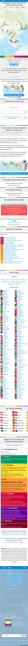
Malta (17, 303)
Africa (3, 280)
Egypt (3, 341)
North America (16, 282)
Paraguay (18, 334)
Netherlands (19, 320)
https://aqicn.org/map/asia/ (14, 62)
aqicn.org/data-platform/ (14, 224)
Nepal (17, 318)
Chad (2, 322)
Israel (3, 380)
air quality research (13, 596)
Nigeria (18, 325)
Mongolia (18, 311)
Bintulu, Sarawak (7, 243)
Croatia (3, 331)
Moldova (18, 310)
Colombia (4, 327)
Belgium (3, 307)
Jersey (3, 385)
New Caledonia (20, 321)
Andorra (3, 294)
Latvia (3, 397)
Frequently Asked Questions (14, 605)
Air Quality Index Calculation (14, 608)
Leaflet (1, 54)
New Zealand (19, 322)
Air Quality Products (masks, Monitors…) (13, 611)
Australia (4, 299)
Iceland (3, 371)
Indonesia (4, 374)
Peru (17, 335)
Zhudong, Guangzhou (8, 248)
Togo (17, 380)
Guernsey (4, 364)
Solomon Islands (20, 364)
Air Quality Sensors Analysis (13, 601)
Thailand (18, 378)
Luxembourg (19, 293)
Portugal (18, 339)
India (3, 373)
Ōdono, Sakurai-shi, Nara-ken (11, 263)
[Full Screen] (2, 10)
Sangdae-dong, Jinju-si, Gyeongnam (12, 245)
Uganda (18, 385)
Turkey (18, 383)
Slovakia (18, 362)
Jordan (3, 387)
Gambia (3, 352)
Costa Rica (4, 329)
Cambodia (4, 318)
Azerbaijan (4, 301)
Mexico (18, 308)
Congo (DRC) (5, 328)
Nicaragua (19, 324)
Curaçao (3, 332)
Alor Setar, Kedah (7, 242)
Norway (18, 328)
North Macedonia (21, 327)
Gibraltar (4, 357)
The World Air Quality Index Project (13, 617)
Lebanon (4, 398)
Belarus (3, 306)
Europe (12, 280)
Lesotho (18, 290)
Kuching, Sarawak (7, 237)
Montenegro (19, 313)
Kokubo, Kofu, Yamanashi (9, 257)
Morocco (18, 314)
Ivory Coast (4, 383)
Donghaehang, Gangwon (9, 251)
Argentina (4, 296)
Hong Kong (4, 369)
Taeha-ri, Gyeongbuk (8, 254)
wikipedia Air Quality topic (15, 533)
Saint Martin (19, 350)
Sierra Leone (19, 359)
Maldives (18, 300)
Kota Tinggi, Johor (7, 252)
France (3, 348)
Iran (2, 376)
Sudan (17, 371)
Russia (17, 348)
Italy (2, 381)
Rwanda (18, 349)
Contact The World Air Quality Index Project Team (13, 591)
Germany (4, 355)
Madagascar (19, 296)
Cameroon (4, 320)
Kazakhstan (4, 388)
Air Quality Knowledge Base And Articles (13, 599)
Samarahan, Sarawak (8, 239)
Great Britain (5, 359)
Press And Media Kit (13, 593)
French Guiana (5, 349)
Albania (3, 292)
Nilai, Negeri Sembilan (9, 255)
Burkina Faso (5, 317)
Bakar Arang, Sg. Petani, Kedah (11, 240)
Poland (18, 338)
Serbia (17, 356)
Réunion (18, 345)
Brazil (3, 313)
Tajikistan (18, 377)
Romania (18, 346)
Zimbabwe (19, 398)
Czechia (3, 335)
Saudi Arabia (19, 353)
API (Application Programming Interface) (13, 612)
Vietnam (18, 395)
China (3, 325)
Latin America (21, 280)
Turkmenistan (20, 384)
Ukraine (18, 387)
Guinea (3, 366)
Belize (3, 308)
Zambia (18, 397)
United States (19, 390)
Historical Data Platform (13, 614)
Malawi (18, 297)
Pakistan (18, 331)
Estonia (3, 343)
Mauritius (18, 306)
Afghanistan (5, 290)
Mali (17, 301)
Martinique (19, 304)
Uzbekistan (19, 392)
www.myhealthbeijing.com (12, 542)
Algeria (3, 293)
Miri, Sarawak (6, 260)
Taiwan (18, 376)
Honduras (4, 367)
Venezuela (19, 394)
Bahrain (3, 303)
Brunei (3, 314)
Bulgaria (3, 315)
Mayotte (18, 307)
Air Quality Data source (13, 607)
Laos (2, 395)
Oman (17, 329)
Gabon (3, 350)
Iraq (2, 377)
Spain (17, 369)
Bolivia (3, 310)
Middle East (6, 282)
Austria (3, 300)
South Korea (19, 367)
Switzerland (19, 374)
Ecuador (3, 339)
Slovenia (18, 363)
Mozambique (19, 315)
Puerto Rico (19, 341)
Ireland (3, 378)
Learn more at (14, 95)
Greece (3, 360)
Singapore (18, 360)
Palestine (18, 332)
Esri (10, 54)
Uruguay (18, 391)
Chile (3, 324)
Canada (3, 321)
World (17, 284)
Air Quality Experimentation (13, 600)
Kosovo (3, 391)
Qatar (17, 342)
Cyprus (3, 334)
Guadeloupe (4, 362)
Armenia (4, 297)
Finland (3, 346)
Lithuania (18, 292)
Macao (17, 294)
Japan (3, 384)
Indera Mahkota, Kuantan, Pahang (12, 261)
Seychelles (19, 357)
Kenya (3, 390)
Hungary (4, 370)
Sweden (18, 373)
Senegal (18, 355)
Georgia (3, 353)
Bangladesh (4, 304)
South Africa (19, 366)
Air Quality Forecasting (13, 610)
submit (23, 635)
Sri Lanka (18, 370)
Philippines (19, 336)
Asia (7, 280)
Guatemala (4, 363)
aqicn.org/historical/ (13, 222)
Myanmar (18, 317)
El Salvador (4, 342)
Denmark (4, 336)
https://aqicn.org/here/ (14, 76)
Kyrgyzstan (4, 394)
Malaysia (18, 299)
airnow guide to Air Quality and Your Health (13, 534)
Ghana (3, 356)
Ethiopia (3, 345)
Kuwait (3, 392)
